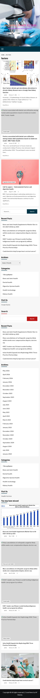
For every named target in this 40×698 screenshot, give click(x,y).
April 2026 (6, 374)
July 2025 (6, 405)
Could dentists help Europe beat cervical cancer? (19, 251)
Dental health (6, 131)
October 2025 (7, 393)
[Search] (36, 49)
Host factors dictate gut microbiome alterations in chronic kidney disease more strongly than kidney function (20, 90)
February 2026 (8, 378)
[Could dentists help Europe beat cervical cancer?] (20, 665)
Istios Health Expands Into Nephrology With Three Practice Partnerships (20, 246)
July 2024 (6, 450)
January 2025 (7, 427)
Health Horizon (6, 496)
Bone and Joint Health (10, 278)
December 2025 (8, 386)
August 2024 (7, 446)
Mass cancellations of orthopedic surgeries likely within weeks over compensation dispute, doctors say (20, 233)
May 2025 (6, 412)
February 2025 (8, 424)
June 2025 (6, 408)
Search (4, 311)
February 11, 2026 (13, 95)
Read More (6, 105)
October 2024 (7, 439)
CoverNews (29, 692)
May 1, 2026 (11, 536)
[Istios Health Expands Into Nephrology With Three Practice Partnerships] (20, 628)
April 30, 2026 (12, 573)
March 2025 (7, 420)
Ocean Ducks (5, 305)
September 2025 (8, 397)
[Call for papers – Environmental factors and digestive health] (20, 172)
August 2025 (7, 401)
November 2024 (8, 435)
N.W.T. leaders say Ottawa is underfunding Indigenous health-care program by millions (17, 240)
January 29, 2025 (12, 143)
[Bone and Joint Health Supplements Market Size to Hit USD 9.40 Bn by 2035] (20, 516)
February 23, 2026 (13, 647)
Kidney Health (6, 83)
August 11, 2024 (12, 191)
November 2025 (8, 389)
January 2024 (7, 454)
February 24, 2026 (13, 610)
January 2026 (7, 382)
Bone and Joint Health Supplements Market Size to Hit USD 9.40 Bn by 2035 (20, 226)
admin (5, 95)
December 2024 (8, 431)
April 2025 (6, 416)
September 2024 (8, 442)
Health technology (9, 290)
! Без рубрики (7, 274)
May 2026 (6, 371)
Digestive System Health (9, 182)
